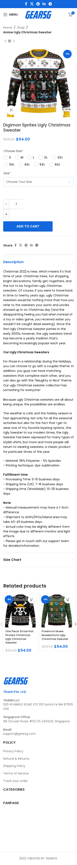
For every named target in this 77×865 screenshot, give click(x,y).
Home (7, 27)
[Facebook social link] (26, 4)
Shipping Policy (14, 766)
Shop (21, 27)
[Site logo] (38, 14)
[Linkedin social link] (44, 4)
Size (7, 173)
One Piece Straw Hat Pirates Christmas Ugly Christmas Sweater (19, 636)
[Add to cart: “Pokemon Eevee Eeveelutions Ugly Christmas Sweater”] (68, 599)
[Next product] (14, 41)
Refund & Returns (16, 759)
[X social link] (32, 4)
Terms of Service (16, 773)
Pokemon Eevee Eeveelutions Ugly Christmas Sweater (55, 635)
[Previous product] (5, 41)
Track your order (15, 781)
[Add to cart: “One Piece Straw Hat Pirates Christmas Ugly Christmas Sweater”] (31, 599)
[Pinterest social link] (38, 4)
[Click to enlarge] (11, 110)
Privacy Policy (13, 751)
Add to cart (27, 226)
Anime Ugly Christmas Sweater (27, 32)
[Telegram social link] (50, 4)
